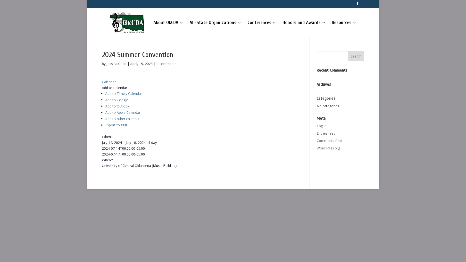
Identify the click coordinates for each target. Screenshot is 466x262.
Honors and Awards (302, 23)
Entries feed (326, 133)
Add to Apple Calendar (122, 112)
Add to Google (116, 100)
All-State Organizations (213, 23)
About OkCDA (165, 23)
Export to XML (116, 125)
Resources (341, 23)
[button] (114, 87)
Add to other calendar (122, 118)
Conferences (259, 23)
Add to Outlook (117, 106)
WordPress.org (328, 148)
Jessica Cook (116, 63)
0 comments (166, 63)
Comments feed (329, 140)
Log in (321, 125)
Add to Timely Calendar (123, 93)
